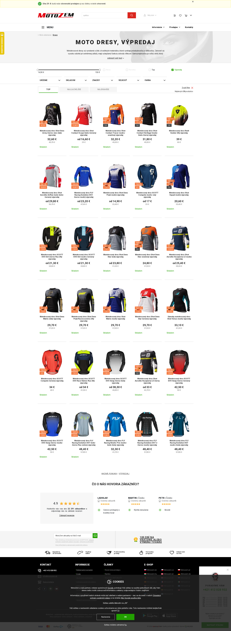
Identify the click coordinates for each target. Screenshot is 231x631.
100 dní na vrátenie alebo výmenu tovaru (151, 539)
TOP (48, 89)
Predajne (173, 27)
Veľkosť (123, 80)
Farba (148, 80)
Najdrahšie (103, 89)
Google (110, 588)
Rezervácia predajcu (112, 570)
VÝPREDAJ (124, 473)
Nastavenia (105, 617)
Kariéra (107, 574)
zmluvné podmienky (86, 542)
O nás (78, 574)
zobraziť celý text (114, 58)
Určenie (43, 80)
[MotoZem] (56, 15)
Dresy (55, 35)
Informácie (157, 27)
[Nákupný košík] (187, 15)
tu (126, 625)
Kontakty (189, 27)
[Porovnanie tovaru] (174, 15)
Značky (96, 80)
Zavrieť (228, 570)
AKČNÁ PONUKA (109, 473)
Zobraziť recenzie (66, 516)
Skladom (70, 80)
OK (125, 617)
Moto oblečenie (45, 35)
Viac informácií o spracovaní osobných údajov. (71, 545)
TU (118, 611)
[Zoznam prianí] (180, 15)
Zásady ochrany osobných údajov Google (74, 541)
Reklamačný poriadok (84, 570)
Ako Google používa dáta (131, 598)
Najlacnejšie (74, 89)
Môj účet (151, 15)
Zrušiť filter (186, 88)
